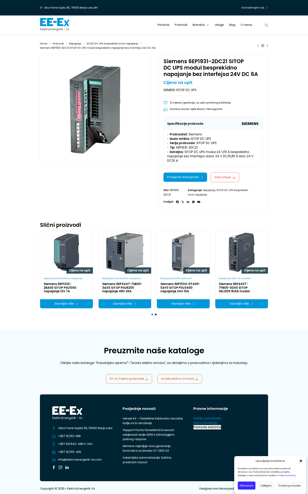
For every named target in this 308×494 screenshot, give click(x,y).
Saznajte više (64, 304)
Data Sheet (222, 177)
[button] (301, 461)
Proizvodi (181, 25)
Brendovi (198, 25)
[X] (182, 202)
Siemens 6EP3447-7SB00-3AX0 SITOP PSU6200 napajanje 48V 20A (122, 287)
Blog (232, 25)
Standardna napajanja (69, 278)
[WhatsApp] (193, 202)
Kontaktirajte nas (253, 7)
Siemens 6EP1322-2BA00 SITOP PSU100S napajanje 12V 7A (60, 287)
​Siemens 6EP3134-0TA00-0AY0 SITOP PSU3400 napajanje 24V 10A (180, 287)
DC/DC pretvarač (182, 278)
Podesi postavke (290, 485)
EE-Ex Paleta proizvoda (127, 379)
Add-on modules (241, 278)
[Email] (198, 202)
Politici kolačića (287, 475)
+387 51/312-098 (69, 436)
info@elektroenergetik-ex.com (80, 460)
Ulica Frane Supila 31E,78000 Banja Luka (85, 428)
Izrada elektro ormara (177, 379)
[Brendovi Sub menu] (207, 25)
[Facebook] (177, 202)
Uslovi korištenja (205, 423)
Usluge (219, 25)
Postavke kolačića (207, 427)
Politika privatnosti (207, 418)
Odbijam (266, 485)
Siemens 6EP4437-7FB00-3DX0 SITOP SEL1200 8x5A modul (234, 287)
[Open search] (266, 25)
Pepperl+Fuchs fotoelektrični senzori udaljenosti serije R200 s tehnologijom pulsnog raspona (148, 434)
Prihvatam (246, 485)
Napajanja (75, 43)
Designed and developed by (233, 489)
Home (43, 43)
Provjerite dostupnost (183, 177)
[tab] (152, 314)
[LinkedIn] (188, 202)
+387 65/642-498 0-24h (75, 444)
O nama (246, 25)
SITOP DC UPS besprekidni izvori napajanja (112, 43)
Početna (163, 25)
